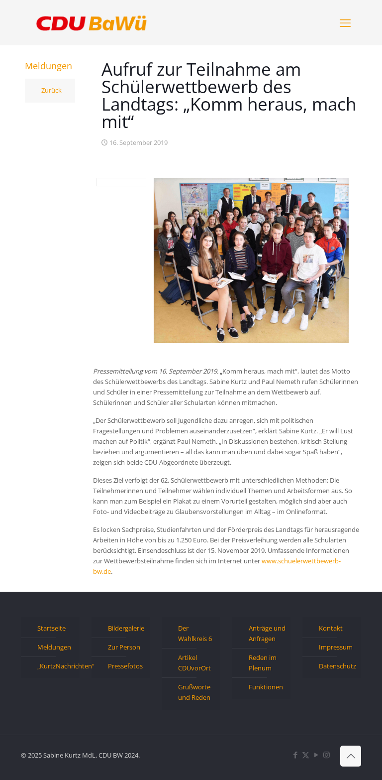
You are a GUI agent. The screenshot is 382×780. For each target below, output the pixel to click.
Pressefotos (125, 665)
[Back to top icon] (350, 756)
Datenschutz (337, 665)
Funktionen (266, 686)
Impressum (336, 647)
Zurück (51, 90)
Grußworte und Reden (194, 692)
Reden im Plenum (263, 662)
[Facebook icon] (295, 755)
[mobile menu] (345, 22)
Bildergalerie (126, 628)
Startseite (51, 628)
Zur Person (124, 647)
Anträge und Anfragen (267, 633)
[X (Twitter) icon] (305, 755)
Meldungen (54, 647)
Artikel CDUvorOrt (194, 662)
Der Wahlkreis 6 (195, 633)
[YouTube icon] (316, 755)
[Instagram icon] (326, 755)
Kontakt (331, 628)
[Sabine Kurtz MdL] (91, 22)
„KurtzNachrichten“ (56, 665)
